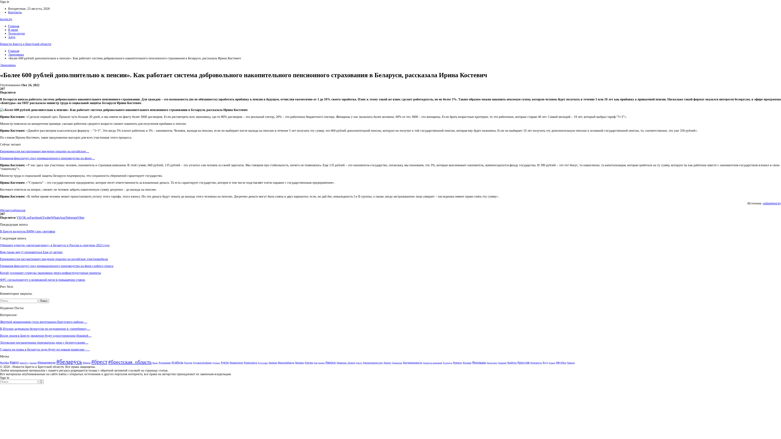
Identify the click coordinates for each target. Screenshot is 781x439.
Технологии (16, 33)
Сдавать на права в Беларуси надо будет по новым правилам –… (45, 349)
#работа (512, 362)
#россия (523, 362)
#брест (99, 362)
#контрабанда (286, 362)
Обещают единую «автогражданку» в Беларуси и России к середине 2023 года (54, 245)
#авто (14, 362)
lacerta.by (6, 19)
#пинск (457, 362)
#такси (552, 363)
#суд (545, 362)
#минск (330, 362)
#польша (479, 362)
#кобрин (273, 362)
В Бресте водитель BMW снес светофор (27, 231)
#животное (236, 362)
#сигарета (536, 362)
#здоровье (263, 363)
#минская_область (346, 362)
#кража (299, 362)
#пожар (467, 362)
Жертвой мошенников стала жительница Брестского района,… (43, 322)
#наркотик (397, 363)
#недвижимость (412, 362)
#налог (387, 362)
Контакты (15, 12)
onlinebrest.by (772, 203)
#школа (571, 362)
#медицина (319, 363)
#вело (155, 363)
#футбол (561, 362)
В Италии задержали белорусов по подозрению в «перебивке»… (45, 328)
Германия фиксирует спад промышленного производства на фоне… (47, 158)
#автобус (24, 363)
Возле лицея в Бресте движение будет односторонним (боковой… (46, 335)
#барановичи (46, 362)
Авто (11, 37)
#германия (165, 362)
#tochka (4, 362)
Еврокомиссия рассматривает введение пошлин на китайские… (44, 151)
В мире (13, 30)
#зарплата (250, 362)
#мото (359, 363)
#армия (33, 363)
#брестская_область (130, 362)
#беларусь (7, 210)
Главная (13, 26)
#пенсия (19, 210)
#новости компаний (432, 363)
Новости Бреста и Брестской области (25, 44)
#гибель (177, 362)
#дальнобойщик (202, 362)
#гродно (188, 363)
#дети (225, 362)
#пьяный (502, 363)
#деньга (216, 363)
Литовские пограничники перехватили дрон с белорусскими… (44, 342)
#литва (309, 362)
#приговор (492, 363)
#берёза (87, 362)
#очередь (447, 363)
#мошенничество (373, 362)
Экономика (8, 65)
